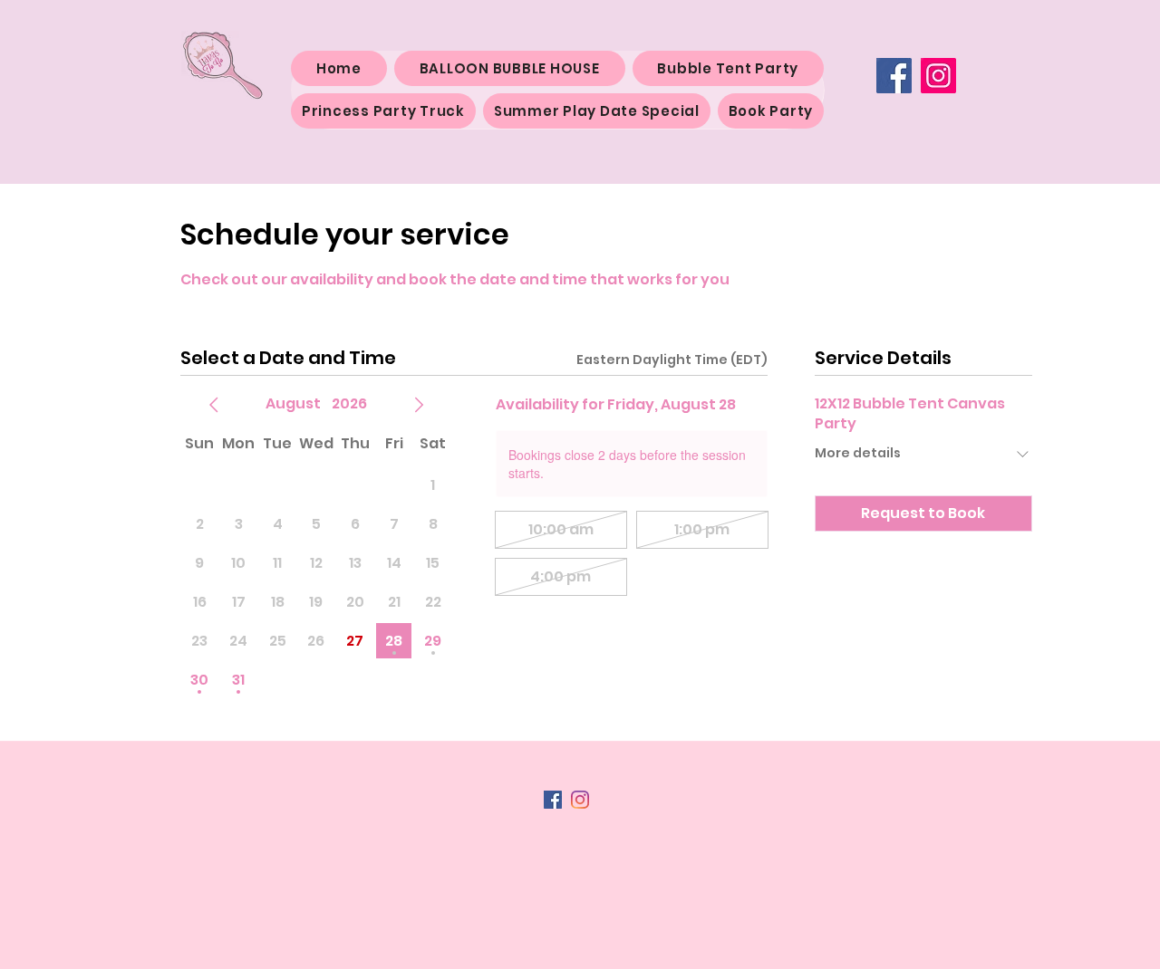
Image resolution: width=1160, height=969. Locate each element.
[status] (672, 359)
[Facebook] (894, 75)
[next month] (419, 405)
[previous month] (214, 405)
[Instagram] (938, 75)
